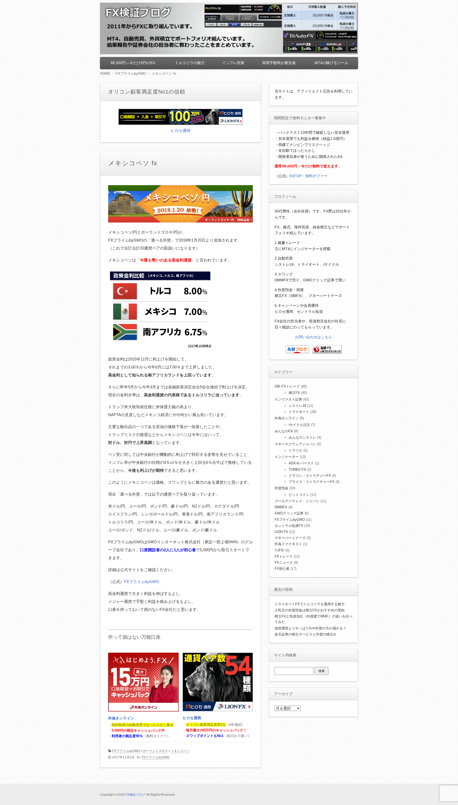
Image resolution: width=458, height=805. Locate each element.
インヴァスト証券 (288, 399)
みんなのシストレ (302, 437)
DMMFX (281, 507)
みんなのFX (284, 431)
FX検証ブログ (135, 795)
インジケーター (287, 457)
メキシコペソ (180, 751)
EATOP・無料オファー (308, 176)
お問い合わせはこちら (313, 337)
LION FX (281, 532)
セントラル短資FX (289, 526)
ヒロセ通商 (181, 130)
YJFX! (279, 550)
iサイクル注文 (299, 425)
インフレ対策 (233, 63)
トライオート (299, 412)
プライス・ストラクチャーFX (311, 482)
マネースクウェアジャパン (295, 444)
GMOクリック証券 (289, 513)
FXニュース (284, 562)
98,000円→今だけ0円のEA (133, 63)
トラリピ (295, 450)
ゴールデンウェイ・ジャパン (297, 501)
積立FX (294, 393)
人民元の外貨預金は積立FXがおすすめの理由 (310, 610)
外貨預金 (281, 488)
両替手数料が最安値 (279, 63)
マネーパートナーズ (290, 538)
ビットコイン (299, 495)
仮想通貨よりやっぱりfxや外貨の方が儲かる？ (310, 628)
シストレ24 (297, 406)
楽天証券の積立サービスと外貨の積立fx (305, 634)
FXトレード (284, 556)
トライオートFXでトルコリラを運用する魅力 (310, 604)
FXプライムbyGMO (141, 581)
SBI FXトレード (287, 386)
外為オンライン (121, 718)
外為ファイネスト (288, 544)
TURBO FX (297, 470)
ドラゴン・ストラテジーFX (310, 476)
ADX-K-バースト (301, 463)
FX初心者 (282, 569)
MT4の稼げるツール (331, 63)
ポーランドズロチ (155, 751)
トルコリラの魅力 (190, 63)
